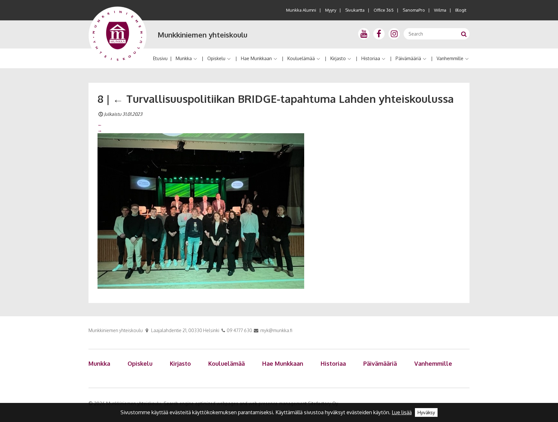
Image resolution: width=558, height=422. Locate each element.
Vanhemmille (450, 58)
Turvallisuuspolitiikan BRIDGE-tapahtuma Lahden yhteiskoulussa (283, 98)
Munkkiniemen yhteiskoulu (202, 34)
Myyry (330, 10)
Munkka (184, 58)
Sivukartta (355, 10)
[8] (201, 210)
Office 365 (384, 10)
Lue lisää (402, 412)
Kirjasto (338, 58)
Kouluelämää (301, 58)
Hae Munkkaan (256, 58)
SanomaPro (414, 10)
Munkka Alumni (301, 10)
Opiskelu (216, 58)
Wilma (440, 10)
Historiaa (370, 58)
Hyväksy (426, 412)
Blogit (460, 10)
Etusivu (160, 58)
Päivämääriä (408, 58)
